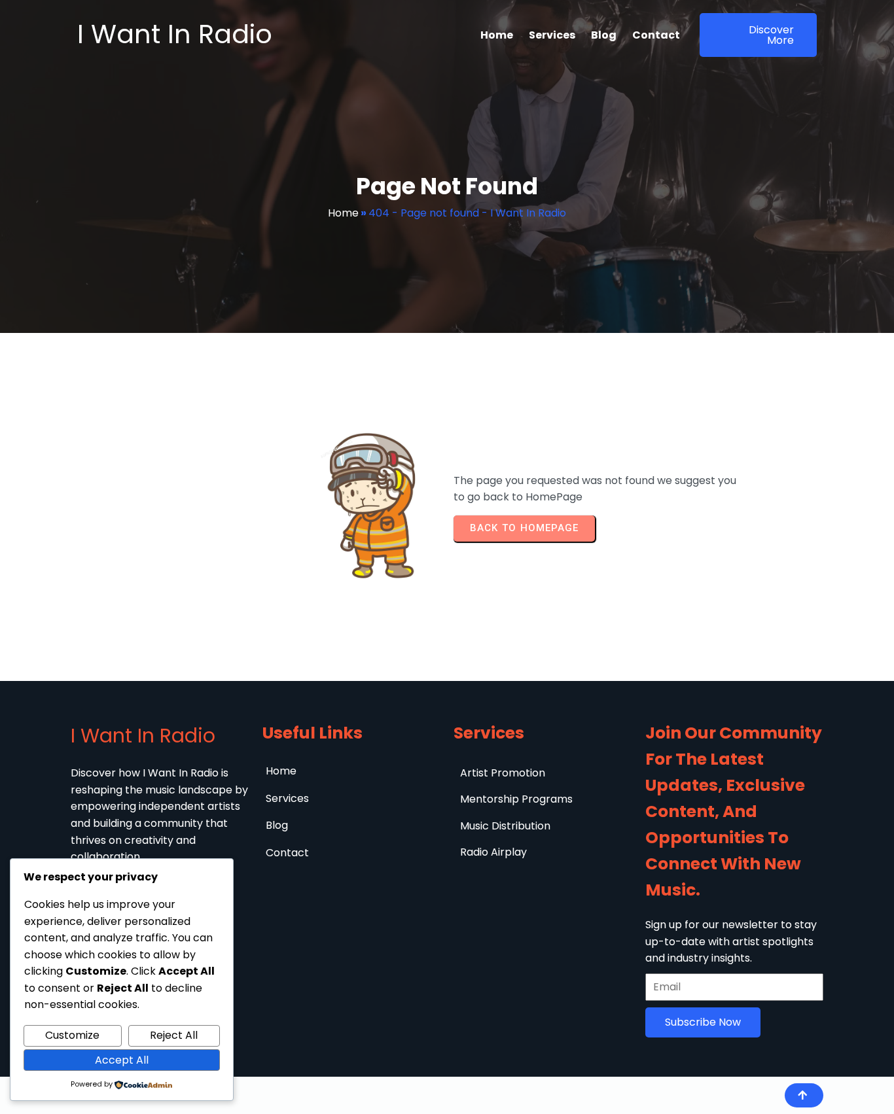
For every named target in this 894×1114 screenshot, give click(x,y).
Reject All (174, 1035)
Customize (72, 1035)
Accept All (122, 1060)
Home (343, 212)
